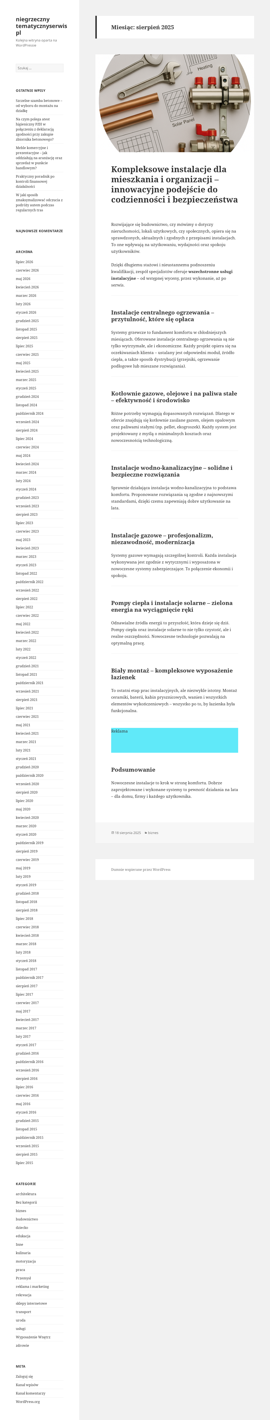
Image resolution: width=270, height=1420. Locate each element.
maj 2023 (23, 539)
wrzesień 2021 (27, 691)
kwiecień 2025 (27, 371)
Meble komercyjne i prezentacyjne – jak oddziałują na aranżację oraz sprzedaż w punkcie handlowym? (39, 157)
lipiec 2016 (24, 1087)
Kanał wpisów (27, 1385)
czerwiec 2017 (27, 1002)
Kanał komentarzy (30, 1393)
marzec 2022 (26, 640)
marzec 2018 (26, 944)
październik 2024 (29, 413)
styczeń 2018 (26, 960)
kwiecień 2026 (27, 287)
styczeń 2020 (26, 834)
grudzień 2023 (27, 497)
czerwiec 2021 (27, 716)
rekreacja (23, 1295)
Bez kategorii (26, 1202)
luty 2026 (23, 304)
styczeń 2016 (26, 1112)
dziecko (22, 1227)
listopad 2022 (26, 573)
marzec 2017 (26, 1028)
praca (20, 1269)
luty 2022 (23, 649)
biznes (21, 1210)
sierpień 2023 (27, 514)
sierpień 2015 (27, 1154)
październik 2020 (29, 775)
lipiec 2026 (24, 262)
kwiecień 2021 (27, 733)
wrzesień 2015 (27, 1146)
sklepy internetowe (31, 1303)
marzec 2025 (26, 379)
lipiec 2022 (24, 607)
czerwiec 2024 (27, 447)
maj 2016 (23, 1104)
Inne (19, 1244)
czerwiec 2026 (27, 270)
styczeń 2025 (26, 388)
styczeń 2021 (26, 758)
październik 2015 (29, 1137)
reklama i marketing (32, 1286)
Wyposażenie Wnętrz (33, 1337)
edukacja (23, 1236)
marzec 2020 (26, 826)
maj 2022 (23, 624)
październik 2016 (29, 1061)
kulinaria (23, 1253)
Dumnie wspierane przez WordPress (140, 869)
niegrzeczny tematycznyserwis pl (41, 25)
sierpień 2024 (27, 430)
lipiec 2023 (24, 523)
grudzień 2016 (27, 1053)
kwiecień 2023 (27, 548)
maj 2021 (23, 725)
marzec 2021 (26, 741)
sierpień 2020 (27, 792)
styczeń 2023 (26, 565)
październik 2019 (29, 843)
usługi (21, 1328)
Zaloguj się (24, 1376)
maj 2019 (23, 868)
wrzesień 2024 (27, 422)
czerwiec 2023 (27, 531)
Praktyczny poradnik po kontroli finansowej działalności (35, 181)
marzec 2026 (26, 295)
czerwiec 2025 (27, 354)
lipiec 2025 (24, 346)
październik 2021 (29, 683)
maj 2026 (23, 278)
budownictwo (27, 1219)
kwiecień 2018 (27, 935)
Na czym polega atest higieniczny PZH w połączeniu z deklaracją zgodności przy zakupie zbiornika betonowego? (35, 129)
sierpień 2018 (27, 910)
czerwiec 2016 (27, 1095)
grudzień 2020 (27, 767)
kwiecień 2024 (27, 464)
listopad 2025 (26, 329)
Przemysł (23, 1278)
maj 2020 (23, 809)
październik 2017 (29, 977)
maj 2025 (23, 363)
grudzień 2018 (27, 893)
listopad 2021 (26, 674)
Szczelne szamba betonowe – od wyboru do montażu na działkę (39, 105)
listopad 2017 (26, 969)
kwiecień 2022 (27, 632)
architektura (26, 1194)
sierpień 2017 (27, 986)
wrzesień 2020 (27, 784)
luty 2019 (23, 876)
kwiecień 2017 (27, 1019)
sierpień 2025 (27, 337)
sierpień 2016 (27, 1078)
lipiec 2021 (24, 708)
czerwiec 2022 (27, 615)
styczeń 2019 (26, 885)
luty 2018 (23, 952)
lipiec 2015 (24, 1162)
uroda (21, 1320)
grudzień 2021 (27, 666)
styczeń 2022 (26, 657)
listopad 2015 (26, 1129)
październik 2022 (29, 581)
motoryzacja (26, 1261)
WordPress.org (28, 1401)
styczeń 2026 (26, 312)
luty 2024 (23, 480)
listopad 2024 (26, 405)
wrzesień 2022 (27, 590)
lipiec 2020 (24, 800)
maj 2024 (23, 455)
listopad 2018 (26, 901)
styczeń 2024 (26, 489)
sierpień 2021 (27, 699)
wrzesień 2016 (27, 1070)
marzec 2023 (26, 556)
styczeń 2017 (26, 1045)
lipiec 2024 (24, 438)
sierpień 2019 (27, 851)
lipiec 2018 (24, 918)
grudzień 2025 (27, 320)
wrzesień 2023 (27, 506)
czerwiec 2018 (27, 927)
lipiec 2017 (24, 994)
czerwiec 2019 (27, 859)
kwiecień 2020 (27, 817)
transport (23, 1311)
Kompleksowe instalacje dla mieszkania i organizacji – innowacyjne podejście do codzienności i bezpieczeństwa (174, 184)
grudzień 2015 (27, 1120)
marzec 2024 (26, 472)
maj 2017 (23, 1011)
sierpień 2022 (27, 598)
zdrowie (22, 1345)
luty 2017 (23, 1036)
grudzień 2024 (27, 396)
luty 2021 (23, 750)
